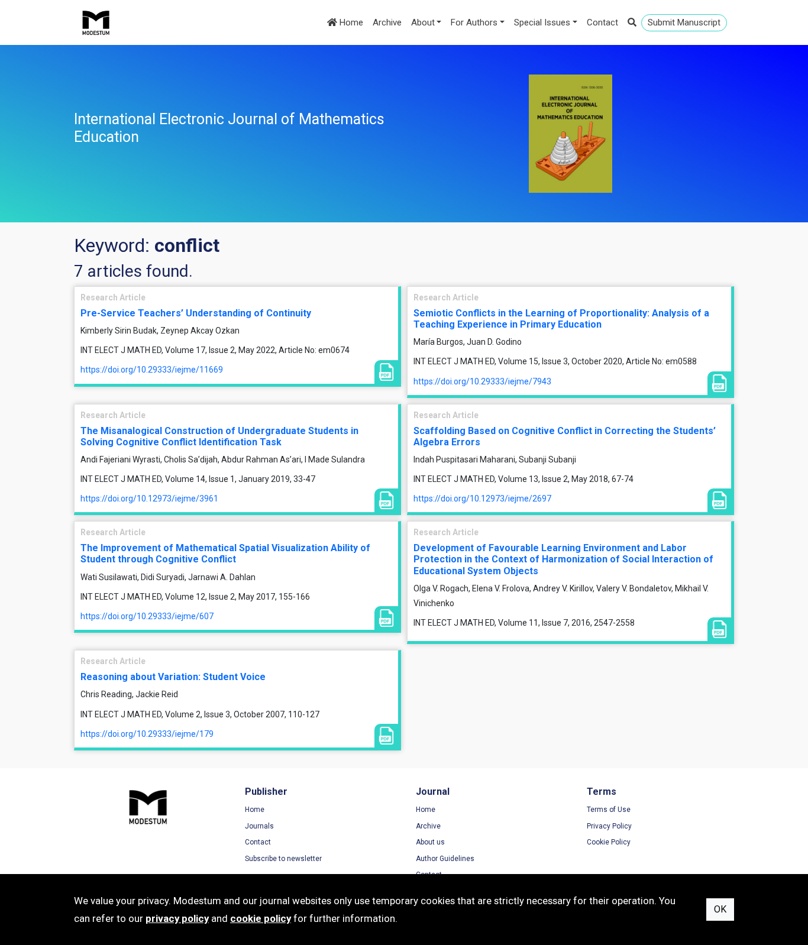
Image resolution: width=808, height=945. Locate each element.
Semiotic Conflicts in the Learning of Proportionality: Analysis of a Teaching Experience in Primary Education (561, 319)
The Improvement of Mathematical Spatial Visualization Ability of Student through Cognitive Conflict (225, 553)
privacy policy (177, 918)
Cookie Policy (609, 842)
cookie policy (260, 918)
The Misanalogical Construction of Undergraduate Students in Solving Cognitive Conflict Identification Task (219, 436)
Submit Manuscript (684, 22)
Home (350, 22)
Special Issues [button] (542, 22)
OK (720, 909)
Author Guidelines (445, 859)
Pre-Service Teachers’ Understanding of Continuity (195, 313)
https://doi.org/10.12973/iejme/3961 (149, 498)
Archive (387, 22)
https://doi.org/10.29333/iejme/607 (147, 616)
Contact (602, 22)
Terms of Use (609, 809)
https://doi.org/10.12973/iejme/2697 (482, 498)
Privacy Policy (609, 826)
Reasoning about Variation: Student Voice (173, 676)
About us (430, 842)
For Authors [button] (474, 22)
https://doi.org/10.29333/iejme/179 (147, 734)
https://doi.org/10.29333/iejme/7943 (482, 381)
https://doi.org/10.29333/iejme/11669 (151, 369)
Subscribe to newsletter (283, 859)
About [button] (423, 22)
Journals (259, 826)
